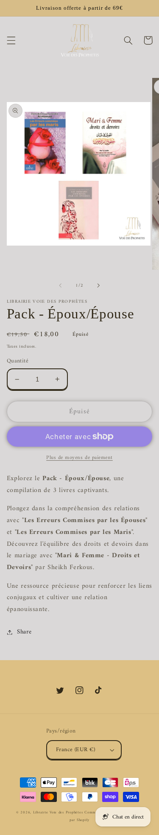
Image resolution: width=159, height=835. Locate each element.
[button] (11, 40)
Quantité (17, 361)
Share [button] (24, 632)
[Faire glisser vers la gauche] (60, 285)
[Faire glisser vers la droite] (98, 285)
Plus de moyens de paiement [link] (79, 458)
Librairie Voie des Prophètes (58, 812)
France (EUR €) (75, 750)
